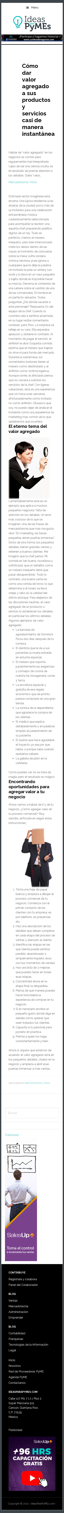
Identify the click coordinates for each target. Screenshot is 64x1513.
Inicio (12, 1360)
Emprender (16, 1317)
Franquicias (16, 1339)
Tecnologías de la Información (28, 1344)
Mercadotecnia (18, 182)
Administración (18, 1312)
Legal (12, 1350)
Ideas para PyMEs (32, 24)
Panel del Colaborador (23, 1285)
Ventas (13, 1300)
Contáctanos (17, 1382)
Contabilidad (17, 1333)
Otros (33, 182)
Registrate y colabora (23, 1279)
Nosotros (15, 1366)
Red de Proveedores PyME (26, 1371)
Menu (34, 7)
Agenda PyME (18, 1377)
